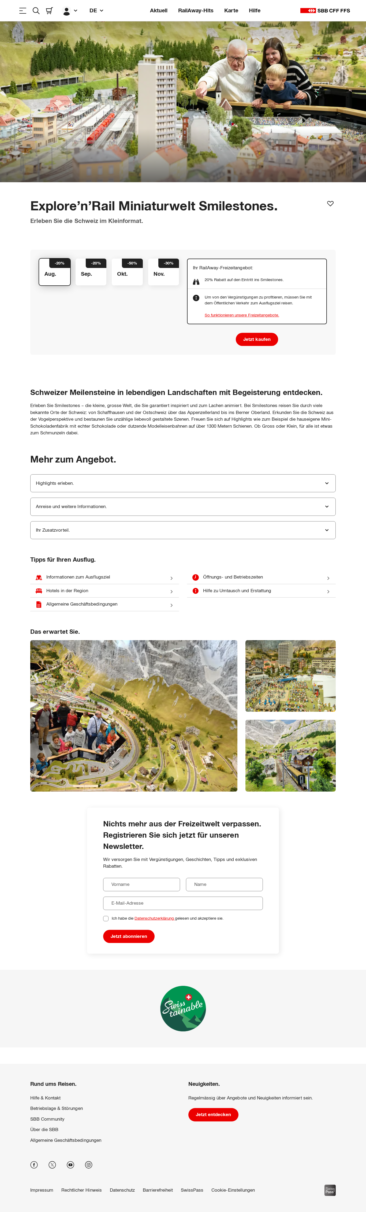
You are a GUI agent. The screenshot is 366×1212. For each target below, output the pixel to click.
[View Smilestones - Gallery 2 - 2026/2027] (290, 676)
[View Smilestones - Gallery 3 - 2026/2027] (290, 756)
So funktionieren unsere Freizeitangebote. (242, 315)
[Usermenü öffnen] (70, 10)
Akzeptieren (87, 1191)
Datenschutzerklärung (155, 918)
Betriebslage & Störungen (56, 1108)
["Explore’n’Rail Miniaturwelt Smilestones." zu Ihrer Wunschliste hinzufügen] (330, 203)
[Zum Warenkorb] (49, 10)
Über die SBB (44, 1129)
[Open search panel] (36, 10)
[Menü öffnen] (22, 10)
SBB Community (47, 1119)
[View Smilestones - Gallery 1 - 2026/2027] (133, 716)
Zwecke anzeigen (40, 1191)
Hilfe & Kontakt (45, 1098)
